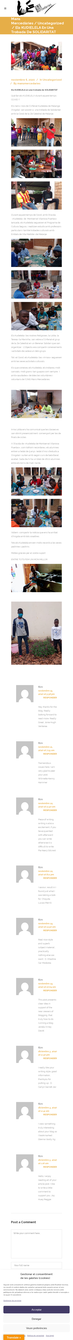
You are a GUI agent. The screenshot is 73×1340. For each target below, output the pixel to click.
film (40, 686)
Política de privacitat (35, 1335)
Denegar (36, 1318)
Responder (50, 697)
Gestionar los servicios (12, 1300)
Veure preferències (36, 1328)
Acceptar (37, 1309)
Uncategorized (51, 23)
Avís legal (50, 1335)
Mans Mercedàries (22, 21)
